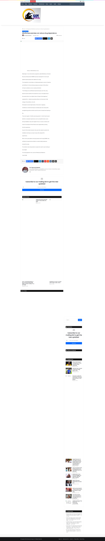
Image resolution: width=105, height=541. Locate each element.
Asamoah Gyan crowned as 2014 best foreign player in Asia (77, 369)
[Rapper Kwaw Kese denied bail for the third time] (69, 483)
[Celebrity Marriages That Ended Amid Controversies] (69, 502)
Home (24, 28)
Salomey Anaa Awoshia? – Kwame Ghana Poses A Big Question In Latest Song (77, 490)
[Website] (30, 172)
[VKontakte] (50, 161)
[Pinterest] (45, 161)
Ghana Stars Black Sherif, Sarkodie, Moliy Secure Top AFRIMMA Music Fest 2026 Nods (77, 469)
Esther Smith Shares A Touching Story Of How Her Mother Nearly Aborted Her (77, 363)
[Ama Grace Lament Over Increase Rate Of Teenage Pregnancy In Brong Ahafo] (69, 496)
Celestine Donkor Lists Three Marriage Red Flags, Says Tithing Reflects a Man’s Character (73, 523)
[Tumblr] (43, 161)
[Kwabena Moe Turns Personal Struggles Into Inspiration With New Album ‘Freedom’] (69, 476)
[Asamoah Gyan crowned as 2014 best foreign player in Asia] (69, 371)
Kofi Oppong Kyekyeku (27, 35)
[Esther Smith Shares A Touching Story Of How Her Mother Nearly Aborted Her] (69, 363)
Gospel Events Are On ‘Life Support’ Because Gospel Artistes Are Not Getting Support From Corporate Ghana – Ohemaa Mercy (77, 462)
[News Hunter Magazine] (31, 15)
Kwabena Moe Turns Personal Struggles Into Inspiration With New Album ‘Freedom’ (77, 476)
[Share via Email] (51, 38)
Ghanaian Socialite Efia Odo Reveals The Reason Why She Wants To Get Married (77, 377)
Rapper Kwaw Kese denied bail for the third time (77, 481)
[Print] (56, 161)
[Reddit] (48, 161)
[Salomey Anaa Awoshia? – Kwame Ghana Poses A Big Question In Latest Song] (69, 490)
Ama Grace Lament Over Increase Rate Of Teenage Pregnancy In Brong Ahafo (77, 496)
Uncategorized (28, 28)
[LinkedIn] (49, 38)
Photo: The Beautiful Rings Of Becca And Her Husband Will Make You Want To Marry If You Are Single (28, 283)
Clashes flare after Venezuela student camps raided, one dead (41, 200)
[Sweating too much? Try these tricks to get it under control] (56, 240)
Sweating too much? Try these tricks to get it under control (55, 282)
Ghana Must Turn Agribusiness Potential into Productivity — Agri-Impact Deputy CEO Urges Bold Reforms (74, 527)
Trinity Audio (33, 70)
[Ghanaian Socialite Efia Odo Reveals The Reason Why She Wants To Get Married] (69, 416)
